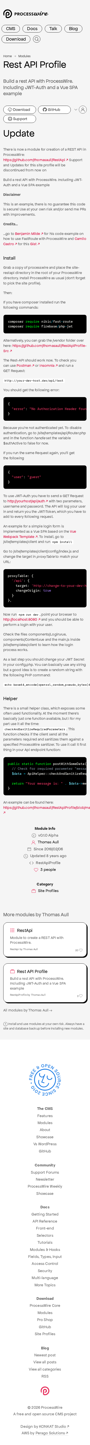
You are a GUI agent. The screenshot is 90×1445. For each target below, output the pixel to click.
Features (45, 1115)
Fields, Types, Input (45, 1256)
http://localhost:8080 (20, 619)
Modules (24, 56)
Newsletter (45, 1179)
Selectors (45, 1235)
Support (19, 118)
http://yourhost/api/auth (26, 501)
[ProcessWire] (25, 15)
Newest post (45, 1355)
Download (16, 39)
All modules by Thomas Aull (25, 1010)
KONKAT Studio (52, 1426)
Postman (24, 365)
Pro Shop (45, 1319)
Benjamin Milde (27, 233)
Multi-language (45, 1277)
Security (45, 1270)
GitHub (53, 109)
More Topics (45, 1285)
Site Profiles (48, 890)
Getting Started (45, 1214)
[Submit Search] (36, 39)
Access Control (45, 1263)
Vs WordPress (45, 1144)
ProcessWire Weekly (45, 1186)
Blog (73, 28)
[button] (80, 110)
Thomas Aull (48, 842)
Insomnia (47, 365)
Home (7, 56)
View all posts (44, 1362)
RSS (45, 1376)
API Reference (45, 1221)
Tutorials (45, 1242)
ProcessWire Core (45, 1305)
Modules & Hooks (45, 1249)
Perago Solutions (50, 1433)
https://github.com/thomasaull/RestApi (34, 160)
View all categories (45, 1369)
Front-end (45, 1228)
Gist (33, 244)
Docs (32, 28)
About (45, 1129)
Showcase (45, 1137)
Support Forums (45, 1172)
